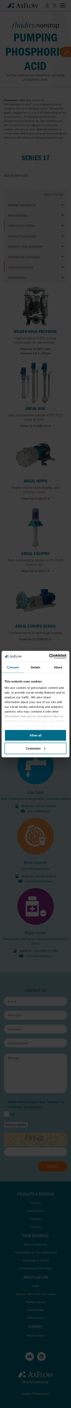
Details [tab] (35, 667)
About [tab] (58, 667)
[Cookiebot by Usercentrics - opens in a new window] (50, 656)
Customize (33, 748)
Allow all (35, 735)
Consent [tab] (13, 667)
